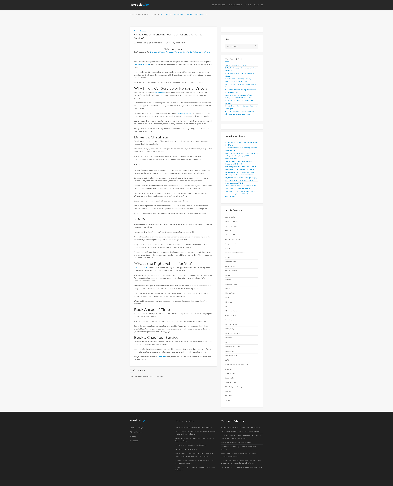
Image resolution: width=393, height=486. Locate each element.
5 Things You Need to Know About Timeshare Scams (240, 427)
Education (228, 248)
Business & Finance (231, 222)
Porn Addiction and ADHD (234, 183)
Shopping (228, 369)
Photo (166, 49)
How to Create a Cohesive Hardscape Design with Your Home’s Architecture (195, 461)
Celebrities (228, 230)
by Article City (157, 43)
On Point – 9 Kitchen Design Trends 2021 (191, 445)
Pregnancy (228, 338)
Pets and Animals (231, 324)
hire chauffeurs (160, 92)
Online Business (230, 315)
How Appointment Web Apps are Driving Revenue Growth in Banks (195, 468)
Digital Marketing (136, 432)
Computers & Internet (232, 239)
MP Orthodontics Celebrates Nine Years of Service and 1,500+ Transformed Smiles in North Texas (194, 454)
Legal (227, 297)
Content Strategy (136, 428)
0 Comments (181, 43)
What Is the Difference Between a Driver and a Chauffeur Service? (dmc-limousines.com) (181, 52)
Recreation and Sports (232, 347)
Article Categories (150, 14)
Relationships (229, 351)
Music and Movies (231, 311)
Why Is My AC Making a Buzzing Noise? (239, 65)
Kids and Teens (230, 293)
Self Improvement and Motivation (236, 364)
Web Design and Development (235, 387)
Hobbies (228, 280)
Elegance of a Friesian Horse (186, 449)
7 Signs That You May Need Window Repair (237, 442)
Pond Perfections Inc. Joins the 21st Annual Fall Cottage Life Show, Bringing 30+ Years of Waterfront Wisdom (241, 155)
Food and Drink (230, 262)
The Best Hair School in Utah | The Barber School (193, 427)
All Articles (134, 441)
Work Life (228, 396)
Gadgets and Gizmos (232, 266)
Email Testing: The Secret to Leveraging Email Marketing (242, 467)
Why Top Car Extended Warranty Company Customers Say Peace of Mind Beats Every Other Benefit (240, 193)
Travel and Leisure (231, 382)
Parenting (228, 320)
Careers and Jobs (231, 226)
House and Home (231, 284)
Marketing (228, 302)
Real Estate (229, 342)
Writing (227, 400)
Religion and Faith (231, 356)
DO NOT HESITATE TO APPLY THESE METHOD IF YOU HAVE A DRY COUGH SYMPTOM (241, 436)
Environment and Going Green (235, 253)
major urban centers (184, 113)
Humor (227, 289)
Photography (229, 329)
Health (227, 275)
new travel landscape (142, 64)
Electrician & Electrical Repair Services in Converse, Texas (239, 448)
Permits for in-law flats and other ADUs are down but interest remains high (240, 454)
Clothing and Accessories (233, 235)
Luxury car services (141, 267)
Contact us (162, 357)
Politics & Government (232, 333)
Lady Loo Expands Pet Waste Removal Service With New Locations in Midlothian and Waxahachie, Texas (241, 461)
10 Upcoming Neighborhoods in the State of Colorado (241, 431)
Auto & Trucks (230, 217)
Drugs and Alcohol (231, 244)
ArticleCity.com (135, 14)
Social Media (229, 378)
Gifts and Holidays (231, 271)
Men (226, 306)
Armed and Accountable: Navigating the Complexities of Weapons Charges (194, 439)
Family (227, 257)
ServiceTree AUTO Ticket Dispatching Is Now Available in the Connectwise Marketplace (195, 432)
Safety (227, 360)
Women (228, 391)
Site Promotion (230, 373)
